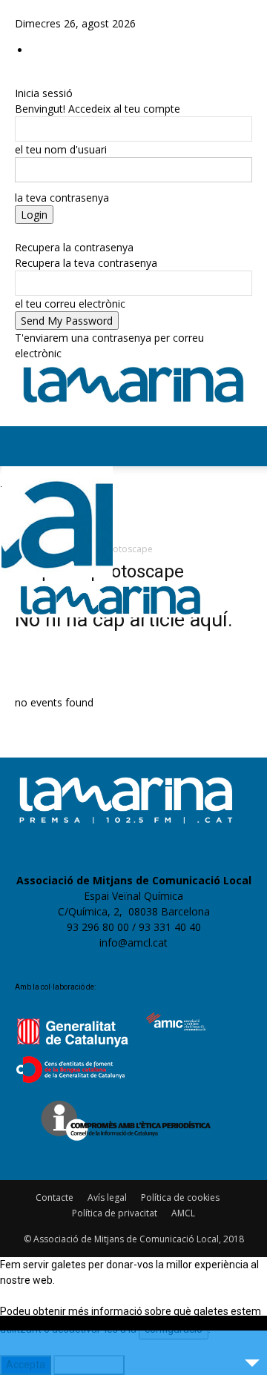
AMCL (183, 1213)
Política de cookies (180, 1197)
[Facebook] (20, 8)
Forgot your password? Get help (92, 232)
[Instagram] (31, 8)
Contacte (54, 1197)
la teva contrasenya (62, 197)
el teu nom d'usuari (61, 149)
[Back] (19, 77)
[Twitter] (52, 8)
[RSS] (42, 8)
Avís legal (107, 1197)
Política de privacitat (114, 1213)
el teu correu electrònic (70, 303)
